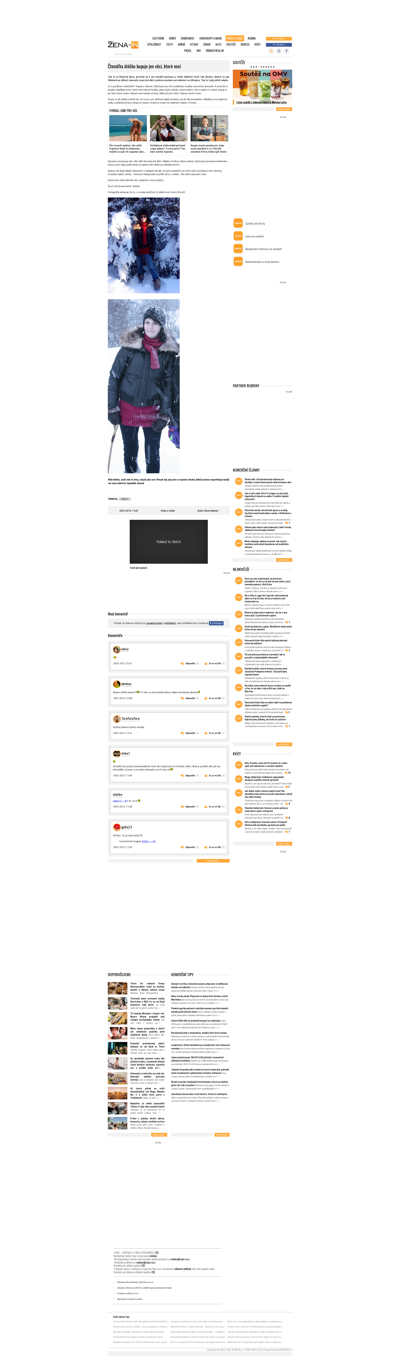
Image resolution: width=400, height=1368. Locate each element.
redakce (153, 1256)
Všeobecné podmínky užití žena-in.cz (135, 1282)
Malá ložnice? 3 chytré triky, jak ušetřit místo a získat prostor (256, 1342)
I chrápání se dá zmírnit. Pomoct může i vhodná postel (196, 1321)
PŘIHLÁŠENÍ (170, 623)
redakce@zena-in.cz (180, 1259)
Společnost (154, 44)
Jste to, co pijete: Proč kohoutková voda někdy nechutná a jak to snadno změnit (198, 1342)
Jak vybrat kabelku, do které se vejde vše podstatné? (138, 1331)
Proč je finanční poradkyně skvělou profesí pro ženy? (138, 1337)
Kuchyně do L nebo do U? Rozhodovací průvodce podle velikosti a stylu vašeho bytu (256, 1326)
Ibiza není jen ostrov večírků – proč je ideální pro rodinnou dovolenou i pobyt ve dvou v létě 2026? (141, 1326)
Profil (188, 51)
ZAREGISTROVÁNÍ (154, 623)
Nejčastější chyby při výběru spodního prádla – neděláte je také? (198, 1331)
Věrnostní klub (215, 51)
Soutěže (231, 44)
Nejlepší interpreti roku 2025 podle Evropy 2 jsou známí (140, 1342)
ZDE (157, 1252)
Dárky (172, 38)
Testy (169, 44)
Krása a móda (235, 38)
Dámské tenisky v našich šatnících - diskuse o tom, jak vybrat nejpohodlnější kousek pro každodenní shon (198, 1326)
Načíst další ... (213, 860)
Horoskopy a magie (211, 38)
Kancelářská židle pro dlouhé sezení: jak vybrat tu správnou (198, 1337)
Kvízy (257, 44)
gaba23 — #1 (120, 801)
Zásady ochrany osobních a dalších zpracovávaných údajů (144, 1287)
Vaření (181, 44)
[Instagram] (279, 51)
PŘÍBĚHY (125, 499)
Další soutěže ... (284, 109)
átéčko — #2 (149, 841)
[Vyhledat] (271, 51)
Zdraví (206, 44)
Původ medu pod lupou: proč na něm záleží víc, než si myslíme (256, 1337)
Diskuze (245, 44)
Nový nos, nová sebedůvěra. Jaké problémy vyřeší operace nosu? (256, 1321)
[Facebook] (286, 51)
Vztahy (194, 44)
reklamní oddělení (182, 1269)
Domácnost (188, 38)
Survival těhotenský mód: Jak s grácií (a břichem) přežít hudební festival (141, 1321)
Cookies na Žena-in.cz (127, 1293)
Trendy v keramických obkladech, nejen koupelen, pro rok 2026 (256, 1331)
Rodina (252, 38)
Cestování (158, 38)
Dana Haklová (211, 510)
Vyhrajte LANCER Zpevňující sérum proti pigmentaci (259, 100)
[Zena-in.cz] (125, 45)
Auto (218, 44)
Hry (199, 51)
